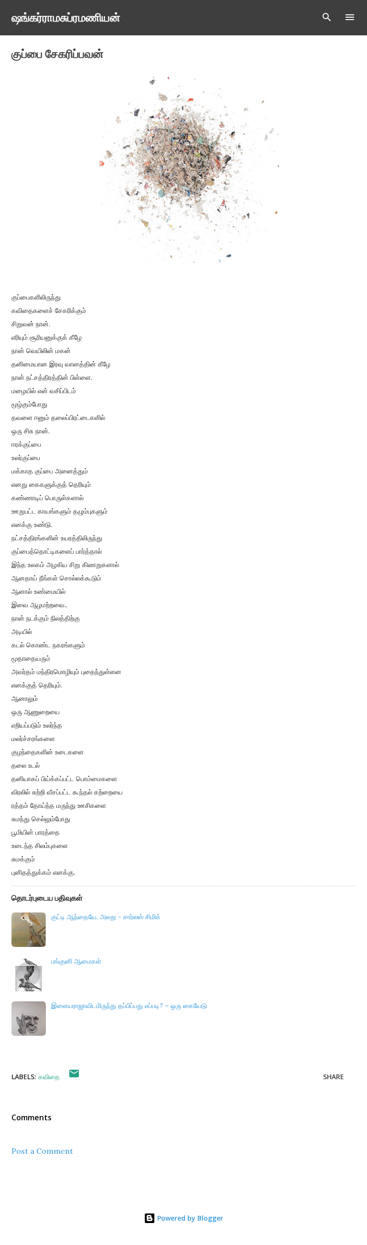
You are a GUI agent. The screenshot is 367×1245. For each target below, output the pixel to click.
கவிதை (49, 1076)
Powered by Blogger (189, 1218)
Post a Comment (42, 1151)
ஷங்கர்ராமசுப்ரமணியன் (65, 17)
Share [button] (333, 1076)
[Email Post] (74, 1076)
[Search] (327, 17)
